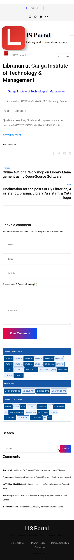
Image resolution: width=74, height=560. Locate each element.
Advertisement (12, 135)
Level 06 (59, 359)
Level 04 (39, 359)
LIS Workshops (59, 391)
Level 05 (49, 359)
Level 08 (18, 364)
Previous (6, 168)
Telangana (36, 418)
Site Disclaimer (18, 543)
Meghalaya (31, 412)
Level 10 (39, 364)
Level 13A (62, 370)
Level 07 (8, 364)
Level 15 (18, 375)
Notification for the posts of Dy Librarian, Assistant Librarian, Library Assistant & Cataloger (37, 193)
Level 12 (8, 370)
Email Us (33, 8)
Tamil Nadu (23, 418)
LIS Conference (12, 391)
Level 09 (29, 364)
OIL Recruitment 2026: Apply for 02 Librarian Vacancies (39, 507)
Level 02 (18, 359)
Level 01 (8, 359)
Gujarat (31, 407)
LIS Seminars (28, 391)
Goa (23, 407)
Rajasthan (10, 418)
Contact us (39, 547)
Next (69, 185)
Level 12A (19, 370)
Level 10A (49, 364)
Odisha (54, 412)
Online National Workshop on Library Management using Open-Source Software (37, 174)
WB (49, 418)
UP (44, 418)
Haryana (42, 407)
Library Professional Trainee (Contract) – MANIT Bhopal (40, 470)
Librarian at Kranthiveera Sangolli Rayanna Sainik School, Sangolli (42, 477)
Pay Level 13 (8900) (48, 370)
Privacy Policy (38, 543)
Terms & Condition (60, 543)
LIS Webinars (43, 391)
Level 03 (29, 359)
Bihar (16, 407)
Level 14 (8, 375)
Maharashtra (16, 412)
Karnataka (59, 407)
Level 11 (60, 364)
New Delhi (43, 412)
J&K (50, 407)
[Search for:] (30, 449)
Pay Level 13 (31, 370)
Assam (8, 407)
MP (6, 412)
